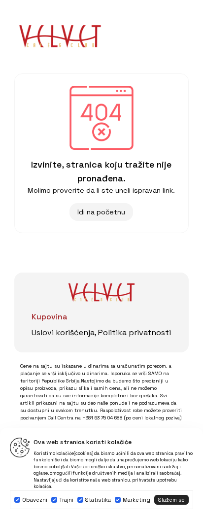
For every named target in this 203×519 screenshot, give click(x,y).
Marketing (136, 499)
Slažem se (171, 499)
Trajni (66, 499)
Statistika (98, 499)
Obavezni (34, 499)
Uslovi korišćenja (63, 332)
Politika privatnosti (134, 332)
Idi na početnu (101, 212)
